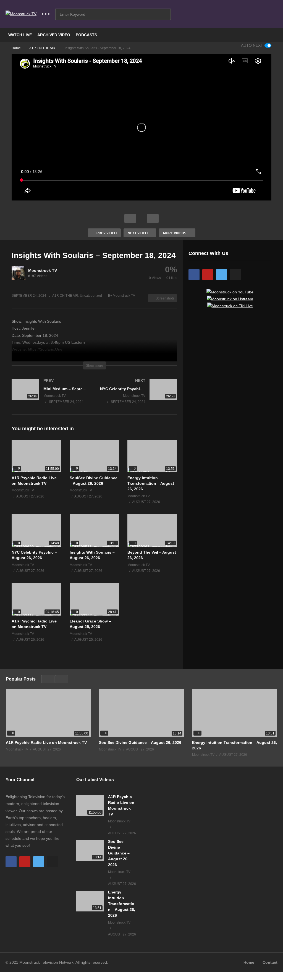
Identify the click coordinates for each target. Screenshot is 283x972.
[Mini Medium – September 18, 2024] (50, 396)
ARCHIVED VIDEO (53, 35)
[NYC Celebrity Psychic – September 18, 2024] (138, 396)
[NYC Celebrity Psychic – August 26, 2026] (36, 530)
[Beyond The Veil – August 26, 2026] (152, 530)
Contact (270, 962)
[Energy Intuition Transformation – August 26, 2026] (152, 456)
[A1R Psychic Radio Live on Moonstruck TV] (36, 456)
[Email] (235, 274)
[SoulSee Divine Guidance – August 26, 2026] (94, 456)
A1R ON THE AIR (65, 296)
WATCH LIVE (20, 35)
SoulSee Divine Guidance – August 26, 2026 (140, 742)
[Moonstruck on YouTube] (229, 292)
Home (248, 962)
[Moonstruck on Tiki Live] (230, 306)
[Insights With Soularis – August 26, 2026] (94, 530)
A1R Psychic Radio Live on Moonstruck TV (46, 742)
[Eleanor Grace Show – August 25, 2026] (94, 599)
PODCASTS (86, 35)
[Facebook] (194, 274)
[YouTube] (207, 274)
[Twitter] (221, 274)
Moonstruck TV (42, 270)
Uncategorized (91, 296)
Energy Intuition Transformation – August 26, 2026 (150, 483)
